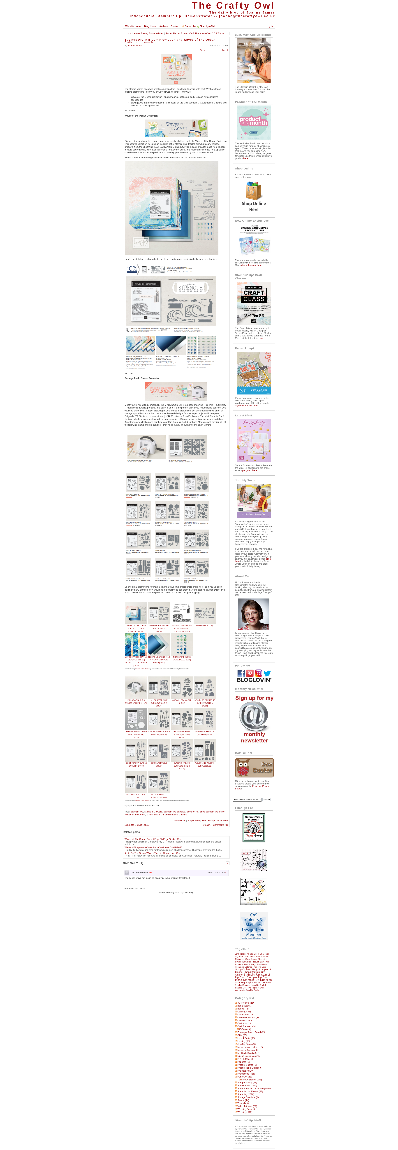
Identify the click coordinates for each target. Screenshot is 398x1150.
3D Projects (240, 954)
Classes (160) (244, 1020)
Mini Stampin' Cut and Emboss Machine (166, 814)
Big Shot (239, 956)
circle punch (251, 959)
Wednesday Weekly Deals (247, 990)
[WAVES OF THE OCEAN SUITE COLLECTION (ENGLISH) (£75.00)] (136, 603)
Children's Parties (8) (248, 1017)
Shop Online (193, 820)
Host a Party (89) (246, 1038)
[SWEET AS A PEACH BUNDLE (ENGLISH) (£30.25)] (182, 740)
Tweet (225, 50)
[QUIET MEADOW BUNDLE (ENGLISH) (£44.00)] (136, 740)
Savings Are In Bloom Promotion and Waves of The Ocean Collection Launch (170, 41)
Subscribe (190, 26)
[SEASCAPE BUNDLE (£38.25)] (159, 740)
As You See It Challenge (258, 954)
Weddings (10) (244, 1112)
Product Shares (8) (247, 1065)
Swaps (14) (243, 1100)
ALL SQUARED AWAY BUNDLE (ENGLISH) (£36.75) (159, 703)
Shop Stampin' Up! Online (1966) (254, 1088)
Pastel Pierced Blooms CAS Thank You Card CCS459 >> (195, 33)
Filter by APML (208, 26)
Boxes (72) (243, 1008)
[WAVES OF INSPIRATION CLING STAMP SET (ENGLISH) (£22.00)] (182, 603)
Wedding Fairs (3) (246, 1109)
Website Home (133, 26)
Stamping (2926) (245, 1094)
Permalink (206, 825)
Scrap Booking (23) (247, 1082)
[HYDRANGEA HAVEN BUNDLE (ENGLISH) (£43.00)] (182, 709)
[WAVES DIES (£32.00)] (205, 603)
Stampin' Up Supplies (174, 811)
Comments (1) (220, 825)
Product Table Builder (142, 669)
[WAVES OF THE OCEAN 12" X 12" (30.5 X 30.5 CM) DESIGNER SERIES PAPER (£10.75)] (136, 635)
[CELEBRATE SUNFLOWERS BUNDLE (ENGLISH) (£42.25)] (136, 709)
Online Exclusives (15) (248, 1056)
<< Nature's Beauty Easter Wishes (146, 33)
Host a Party (250, 964)
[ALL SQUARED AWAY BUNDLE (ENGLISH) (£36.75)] (159, 678)
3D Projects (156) (246, 1003)
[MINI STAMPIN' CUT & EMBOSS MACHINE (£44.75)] (136, 678)
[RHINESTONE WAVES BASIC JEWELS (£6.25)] (182, 635)
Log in (270, 26)
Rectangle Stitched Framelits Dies (250, 967)
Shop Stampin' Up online (212, 811)
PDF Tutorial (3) (245, 1059)
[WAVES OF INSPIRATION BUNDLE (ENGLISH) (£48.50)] (159, 603)
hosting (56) (243, 1041)
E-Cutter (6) (245, 1029)
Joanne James (135, 45)
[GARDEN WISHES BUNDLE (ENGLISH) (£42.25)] (159, 709)
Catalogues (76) (245, 1014)
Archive (163, 26)
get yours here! (249, 470)
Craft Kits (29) (244, 1023)
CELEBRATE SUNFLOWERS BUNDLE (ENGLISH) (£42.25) (136, 734)
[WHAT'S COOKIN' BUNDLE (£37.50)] (136, 772)
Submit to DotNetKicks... (137, 825)
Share (203, 50)
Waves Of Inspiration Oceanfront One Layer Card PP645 (153, 847)
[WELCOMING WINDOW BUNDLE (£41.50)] (205, 740)
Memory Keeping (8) (247, 1050)
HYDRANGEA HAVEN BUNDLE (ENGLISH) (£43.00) (182, 734)
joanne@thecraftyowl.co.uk (247, 16)
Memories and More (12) (250, 1047)
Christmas (239, 959)
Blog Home (150, 26)
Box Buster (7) (244, 1005)
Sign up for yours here (246, 405)
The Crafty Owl (233, 5)
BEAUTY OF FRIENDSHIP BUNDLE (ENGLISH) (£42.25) (204, 703)
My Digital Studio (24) (248, 1053)
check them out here (251, 265)
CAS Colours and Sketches (256, 956)
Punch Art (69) (244, 1076)
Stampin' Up (137, 811)
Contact (175, 26)
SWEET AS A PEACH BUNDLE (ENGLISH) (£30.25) (182, 766)
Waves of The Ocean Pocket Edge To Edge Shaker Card (153, 839)
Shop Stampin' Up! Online (215, 820)
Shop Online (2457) (247, 1085)
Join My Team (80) (246, 1044)
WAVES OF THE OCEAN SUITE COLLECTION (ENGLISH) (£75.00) (136, 628)
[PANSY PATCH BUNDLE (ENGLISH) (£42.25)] (205, 709)
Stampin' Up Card (153, 811)
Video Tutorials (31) (247, 1106)
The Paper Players (256, 988)
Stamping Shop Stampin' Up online (253, 982)
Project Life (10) (245, 1071)
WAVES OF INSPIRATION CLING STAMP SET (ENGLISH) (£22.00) (182, 628)
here (245, 158)
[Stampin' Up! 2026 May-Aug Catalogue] (254, 82)
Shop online (192, 811)
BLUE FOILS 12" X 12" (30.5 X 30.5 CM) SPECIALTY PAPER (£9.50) (159, 660)
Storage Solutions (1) (248, 1097)
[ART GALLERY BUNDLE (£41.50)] (182, 678)
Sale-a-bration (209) (251, 1079)
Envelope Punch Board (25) (251, 1032)
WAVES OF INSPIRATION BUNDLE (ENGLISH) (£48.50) (159, 628)
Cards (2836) (244, 1011)
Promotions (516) (246, 1074)
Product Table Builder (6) (249, 1068)
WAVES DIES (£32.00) (204, 626)
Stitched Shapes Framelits (247, 985)
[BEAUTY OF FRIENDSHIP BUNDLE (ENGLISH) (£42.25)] (205, 678)
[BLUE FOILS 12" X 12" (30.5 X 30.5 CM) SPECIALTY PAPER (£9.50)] (159, 635)
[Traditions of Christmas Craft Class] (254, 324)
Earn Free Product (250, 962)
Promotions (179, 820)
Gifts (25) (242, 1035)
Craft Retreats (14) (246, 1026)
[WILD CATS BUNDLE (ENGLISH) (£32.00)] (159, 772)
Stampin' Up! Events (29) (250, 1091)
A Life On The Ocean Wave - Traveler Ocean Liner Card (153, 853)
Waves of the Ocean (135, 814)
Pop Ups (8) (243, 1062)
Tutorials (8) (243, 1103)
